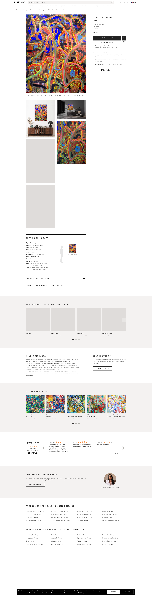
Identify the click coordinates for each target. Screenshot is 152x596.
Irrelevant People (30, 415)
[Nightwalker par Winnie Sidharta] (89, 319)
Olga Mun (30, 417)
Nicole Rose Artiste (108, 511)
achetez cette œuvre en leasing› (108, 64)
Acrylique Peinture (32, 535)
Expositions (95, 6)
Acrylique (40, 245)
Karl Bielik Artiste (82, 520)
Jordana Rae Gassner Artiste (60, 520)
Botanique (33, 249)
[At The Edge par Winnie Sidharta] (63, 319)
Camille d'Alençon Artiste (110, 520)
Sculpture (63, 6)
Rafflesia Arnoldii (107, 333)
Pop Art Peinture (107, 544)
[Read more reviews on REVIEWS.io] (33, 453)
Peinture (32, 6)
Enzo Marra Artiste (32, 517)
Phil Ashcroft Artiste (108, 517)
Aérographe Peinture (32, 538)
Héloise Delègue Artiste (33, 514)
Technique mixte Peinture (34, 544)
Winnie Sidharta (56, 10)
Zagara (68, 415)
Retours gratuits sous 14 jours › (103, 52)
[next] (124, 320)
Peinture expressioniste (43, 10)
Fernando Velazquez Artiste (35, 511)
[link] (112, 2)
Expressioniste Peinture (84, 538)
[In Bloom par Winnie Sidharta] (38, 319)
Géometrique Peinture (84, 544)
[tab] (56, 238)
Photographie (52, 6)
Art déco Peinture (57, 544)
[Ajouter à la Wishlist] (124, 42)
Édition (41, 6)
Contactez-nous (102, 368)
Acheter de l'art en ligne (21, 10)
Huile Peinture (56, 535)
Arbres (39, 249)
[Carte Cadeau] (124, 2)
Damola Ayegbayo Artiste (59, 517)
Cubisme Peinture (82, 535)
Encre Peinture (30, 541)
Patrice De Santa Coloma (117, 417)
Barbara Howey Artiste (84, 514)
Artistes (74, 6)
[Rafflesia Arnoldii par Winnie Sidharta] (114, 319)
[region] (83, 448)
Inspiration (84, 6)
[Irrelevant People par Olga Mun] (35, 404)
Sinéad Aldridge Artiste (84, 517)
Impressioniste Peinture (110, 538)
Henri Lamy (50, 417)
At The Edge (54, 333)
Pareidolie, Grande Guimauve (114, 415)
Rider (88, 415)
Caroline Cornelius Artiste (59, 511)
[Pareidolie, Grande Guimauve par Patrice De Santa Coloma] (116, 404)
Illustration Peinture (108, 535)
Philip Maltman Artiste (109, 514)
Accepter (113, 592)
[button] (44, 448)
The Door (48, 415)
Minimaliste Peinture (109, 541)
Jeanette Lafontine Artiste (59, 514)
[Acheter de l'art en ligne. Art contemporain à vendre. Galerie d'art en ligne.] (19, 2)
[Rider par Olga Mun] (96, 404)
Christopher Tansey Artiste (85, 511)
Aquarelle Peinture (57, 538)
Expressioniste (34, 247)
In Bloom (28, 333)
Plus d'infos (96, 593)
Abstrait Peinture (56, 541)
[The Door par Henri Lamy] (55, 404)
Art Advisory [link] (107, 6)
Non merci (127, 592)
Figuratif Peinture (82, 541)
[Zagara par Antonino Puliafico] (76, 404)
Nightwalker (80, 333)
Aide (50, 95)
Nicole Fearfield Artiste (33, 520)
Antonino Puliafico (74, 417)
